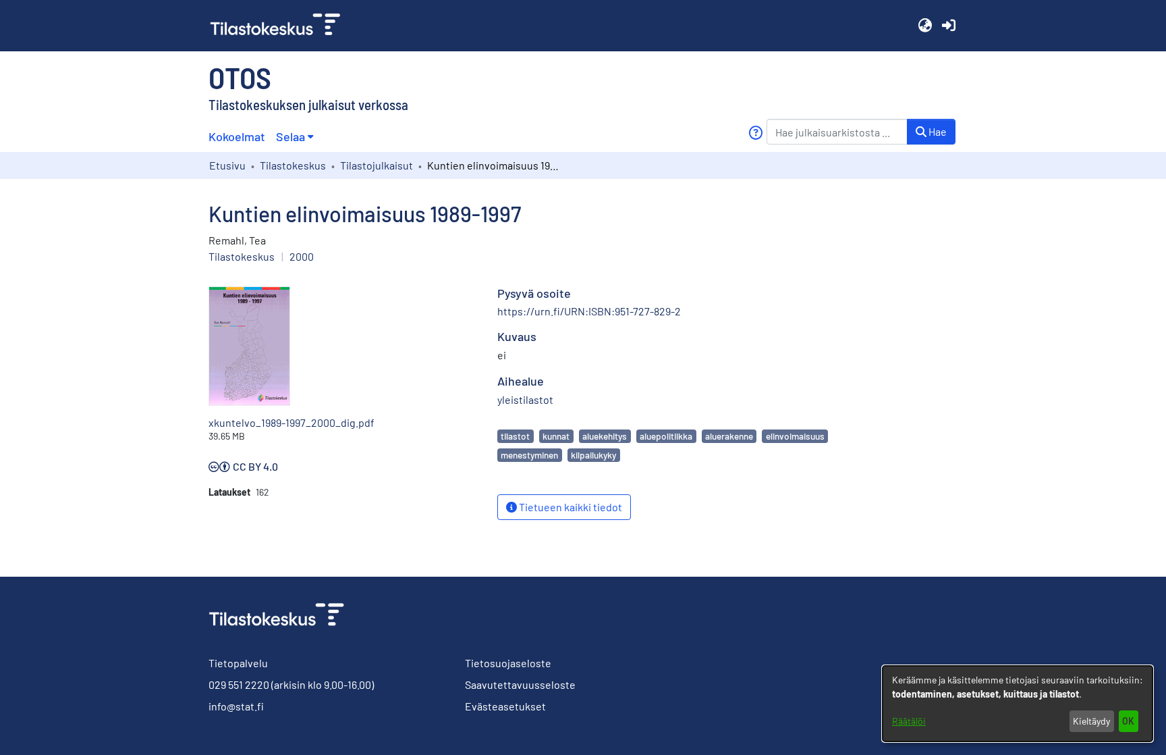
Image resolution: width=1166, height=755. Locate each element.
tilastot (515, 436)
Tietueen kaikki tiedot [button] (569, 506)
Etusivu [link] (227, 165)
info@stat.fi (236, 706)
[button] (925, 25)
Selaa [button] (290, 136)
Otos (240, 77)
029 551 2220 (239, 684)
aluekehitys (604, 436)
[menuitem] (294, 136)
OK (1128, 721)
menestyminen (529, 455)
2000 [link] (301, 256)
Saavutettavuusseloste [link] (520, 684)
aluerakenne (729, 436)
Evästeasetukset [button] (505, 706)
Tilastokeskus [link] (293, 165)
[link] (281, 26)
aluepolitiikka (666, 436)
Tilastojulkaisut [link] (376, 165)
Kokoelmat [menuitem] (237, 136)
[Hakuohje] (755, 132)
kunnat (556, 436)
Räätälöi (909, 721)
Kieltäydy (1091, 721)
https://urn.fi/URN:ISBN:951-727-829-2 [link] (589, 311)
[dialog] (1018, 703)
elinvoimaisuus (795, 436)
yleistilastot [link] (525, 399)
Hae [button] (936, 131)
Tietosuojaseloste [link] (508, 662)
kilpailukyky (593, 455)
